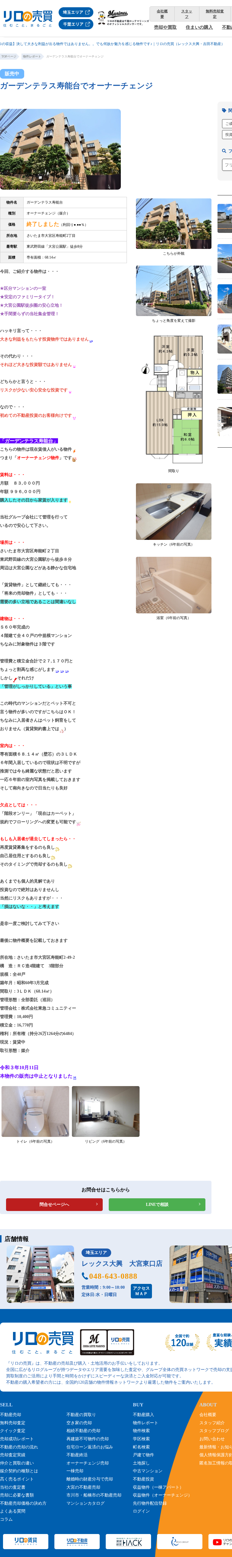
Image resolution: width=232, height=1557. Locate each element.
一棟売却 (74, 1471)
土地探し (141, 1463)
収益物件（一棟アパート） (158, 1487)
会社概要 (162, 14)
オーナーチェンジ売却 (87, 1463)
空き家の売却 (79, 1423)
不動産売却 (10, 1414)
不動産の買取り (81, 1414)
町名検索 (141, 1447)
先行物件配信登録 (150, 1503)
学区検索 (141, 1439)
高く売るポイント (17, 1479)
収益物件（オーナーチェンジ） (162, 1495)
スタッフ (186, 14)
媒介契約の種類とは (19, 1471)
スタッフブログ (214, 1430)
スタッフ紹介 (212, 1423)
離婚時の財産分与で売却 (89, 1479)
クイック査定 (12, 1430)
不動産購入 (143, 1414)
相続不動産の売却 (83, 1430)
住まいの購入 (199, 27)
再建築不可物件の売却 (87, 1439)
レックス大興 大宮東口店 (122, 1263)
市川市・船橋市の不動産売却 (93, 1495)
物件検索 (141, 1430)
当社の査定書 (12, 1487)
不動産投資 (143, 1479)
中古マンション (148, 1471)
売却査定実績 (12, 1455)
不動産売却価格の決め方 (23, 1503)
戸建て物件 (143, 1455)
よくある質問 (12, 1511)
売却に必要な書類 (17, 1495)
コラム (6, 1519)
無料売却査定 (215, 14)
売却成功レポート (17, 1439)
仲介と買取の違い (17, 1463)
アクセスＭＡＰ (141, 1291)
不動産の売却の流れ (19, 1447)
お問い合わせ (212, 1439)
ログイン (141, 1511)
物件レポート (145, 1423)
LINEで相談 (157, 1204)
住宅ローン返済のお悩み (89, 1447)
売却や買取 (165, 27)
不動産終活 (77, 1455)
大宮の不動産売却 (83, 1487)
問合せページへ (54, 1204)
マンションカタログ (85, 1503)
